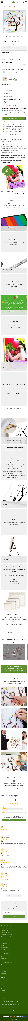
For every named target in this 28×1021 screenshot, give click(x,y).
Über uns (3, 956)
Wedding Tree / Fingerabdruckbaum (11, 681)
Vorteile (3, 990)
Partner (3, 984)
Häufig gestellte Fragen (6, 979)
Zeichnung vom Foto (6, 939)
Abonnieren (14, 916)
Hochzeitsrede (4, 947)
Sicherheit (3, 971)
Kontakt (3, 992)
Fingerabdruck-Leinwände (7, 934)
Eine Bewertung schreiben (14, 819)
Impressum (3, 958)
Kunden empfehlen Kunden (7, 995)
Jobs (2, 988)
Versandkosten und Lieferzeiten (8, 967)
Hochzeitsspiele (4, 943)
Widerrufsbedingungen (6, 962)
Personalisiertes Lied (6, 936)
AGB (2, 960)
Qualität (3, 969)
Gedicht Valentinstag (6, 949)
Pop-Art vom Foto (5, 930)
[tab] (6, 36)
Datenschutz (4, 964)
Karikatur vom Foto (5, 928)
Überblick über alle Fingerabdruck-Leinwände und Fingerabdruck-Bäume (14, 668)
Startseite (6, 6)
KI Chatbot (3, 945)
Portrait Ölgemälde (5, 932)
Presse (2, 986)
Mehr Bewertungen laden (14, 895)
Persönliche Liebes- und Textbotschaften (10, 941)
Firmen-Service (4, 982)
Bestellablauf (4, 973)
